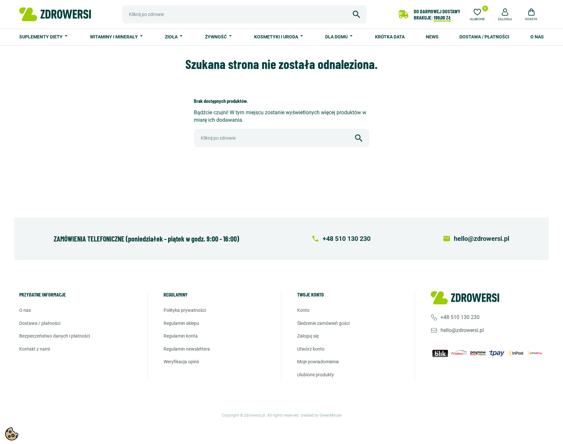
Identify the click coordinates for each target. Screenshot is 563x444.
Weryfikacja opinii (181, 361)
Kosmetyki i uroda (276, 36)
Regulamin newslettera (187, 349)
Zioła (172, 36)
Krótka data (390, 36)
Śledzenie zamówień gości (323, 323)
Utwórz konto (311, 349)
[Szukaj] (356, 14)
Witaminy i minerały (114, 36)
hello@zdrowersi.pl (462, 330)
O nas (537, 36)
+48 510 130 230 (460, 317)
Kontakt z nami (34, 349)
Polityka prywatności (185, 310)
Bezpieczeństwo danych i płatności (54, 336)
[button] (505, 14)
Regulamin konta (181, 336)
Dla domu (337, 36)
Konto (303, 310)
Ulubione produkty (315, 374)
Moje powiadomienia (318, 361)
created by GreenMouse (320, 415)
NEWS (432, 36)
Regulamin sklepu (181, 323)
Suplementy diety (41, 36)
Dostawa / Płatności (484, 36)
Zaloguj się (308, 336)
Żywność (216, 36)
